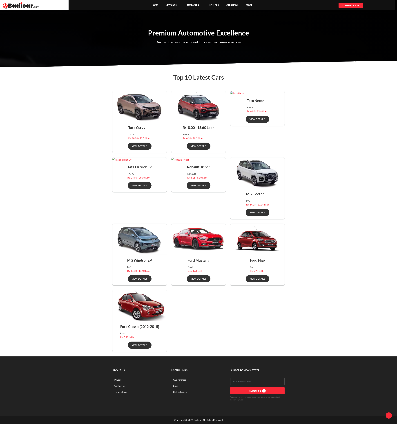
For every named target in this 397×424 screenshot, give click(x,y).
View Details (140, 146)
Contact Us (119, 385)
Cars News (232, 5)
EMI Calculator (180, 392)
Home (155, 5)
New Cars (171, 5)
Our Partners (179, 379)
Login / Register (350, 5)
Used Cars (193, 5)
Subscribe (255, 390)
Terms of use (120, 392)
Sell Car (214, 5)
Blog (175, 385)
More (249, 5)
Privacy (117, 379)
